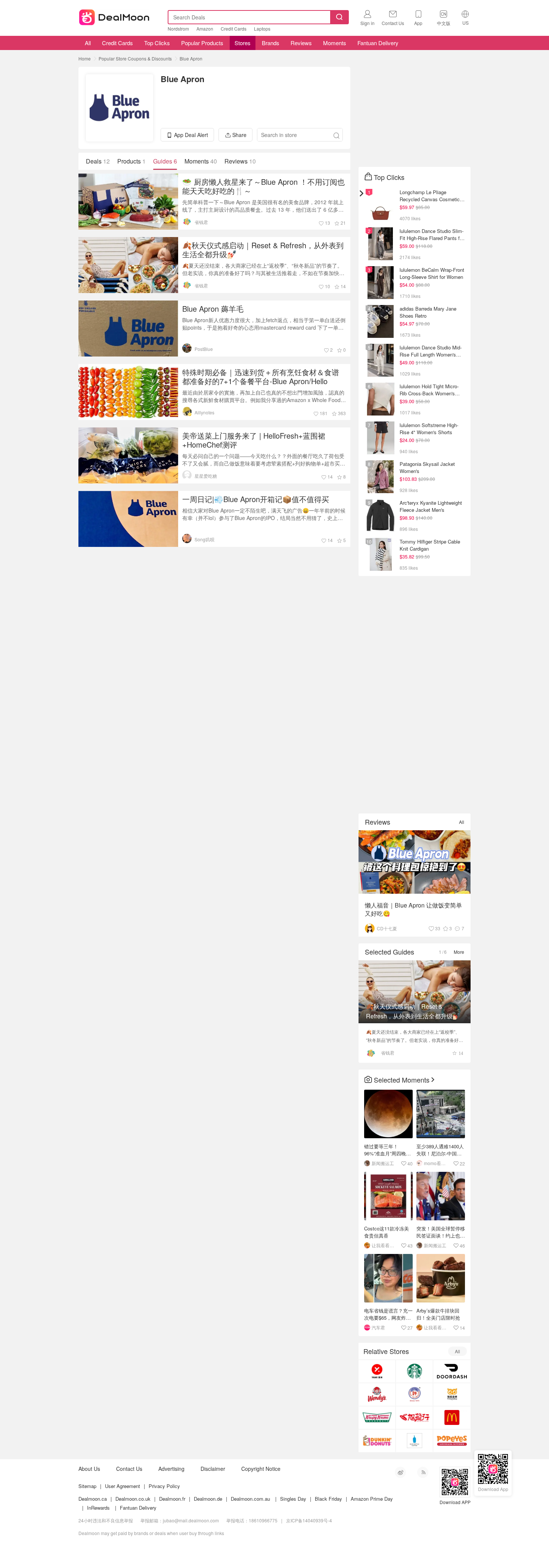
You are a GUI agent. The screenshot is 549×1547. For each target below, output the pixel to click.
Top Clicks (157, 43)
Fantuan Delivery (377, 43)
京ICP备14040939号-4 (309, 1520)
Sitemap (87, 1486)
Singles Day (293, 1498)
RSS (422, 1472)
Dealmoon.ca (92, 1498)
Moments (334, 43)
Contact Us (129, 1468)
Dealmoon (114, 15)
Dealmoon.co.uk (133, 1498)
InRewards (98, 1507)
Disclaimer (213, 1468)
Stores (243, 43)
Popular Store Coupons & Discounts (135, 58)
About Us (89, 1468)
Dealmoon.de (208, 1498)
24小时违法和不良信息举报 (105, 1520)
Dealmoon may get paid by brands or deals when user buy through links (151, 1533)
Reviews (301, 43)
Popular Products (202, 43)
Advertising (171, 1468)
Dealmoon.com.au (250, 1498)
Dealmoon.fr (172, 1498)
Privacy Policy (164, 1486)
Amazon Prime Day (372, 1498)
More (459, 952)
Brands (270, 43)
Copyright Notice (260, 1468)
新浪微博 (400, 1472)
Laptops (262, 28)
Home (84, 58)
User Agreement (122, 1486)
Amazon (204, 28)
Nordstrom (178, 28)
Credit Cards (233, 28)
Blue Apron (191, 58)
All (87, 43)
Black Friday (328, 1498)
